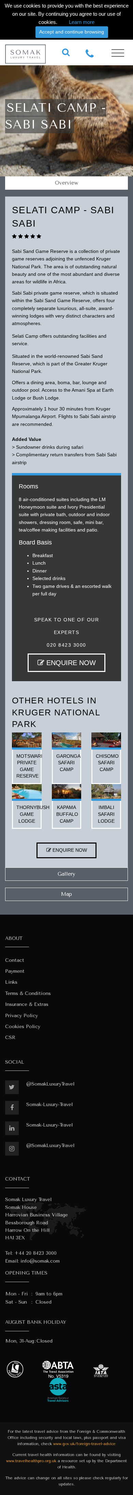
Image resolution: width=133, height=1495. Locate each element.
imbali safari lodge (106, 814)
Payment (15, 971)
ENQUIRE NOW (70, 662)
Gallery (66, 874)
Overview (66, 183)
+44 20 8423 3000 (35, 1253)
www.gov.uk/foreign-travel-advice (84, 1444)
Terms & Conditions (28, 993)
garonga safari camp (68, 762)
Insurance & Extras (26, 1004)
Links (11, 982)
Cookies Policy (22, 1026)
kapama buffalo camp (67, 814)
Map (66, 894)
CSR (10, 1037)
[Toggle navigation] (118, 53)
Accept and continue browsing (71, 32)
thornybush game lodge (32, 814)
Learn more (81, 22)
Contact (14, 960)
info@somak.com (40, 1261)
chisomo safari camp (107, 762)
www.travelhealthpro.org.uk (31, 1461)
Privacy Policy (21, 1016)
